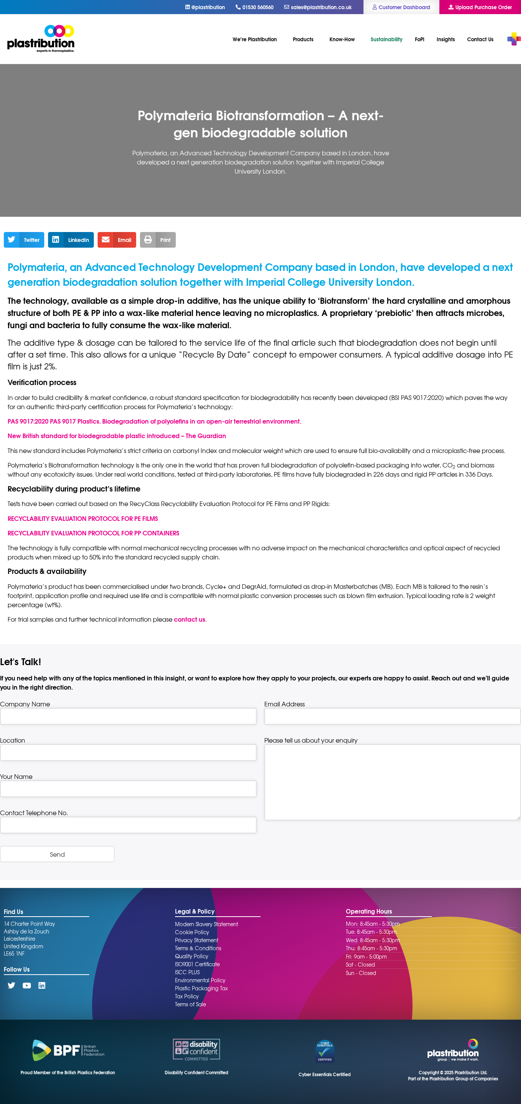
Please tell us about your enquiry (313, 740)
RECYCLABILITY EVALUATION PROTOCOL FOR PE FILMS (83, 518)
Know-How (342, 39)
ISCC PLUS (187, 972)
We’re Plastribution (255, 39)
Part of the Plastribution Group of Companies (453, 1078)
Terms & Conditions (198, 948)
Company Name (27, 704)
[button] (24, 240)
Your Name (18, 776)
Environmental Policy (200, 980)
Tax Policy (187, 996)
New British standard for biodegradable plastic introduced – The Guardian (117, 435)
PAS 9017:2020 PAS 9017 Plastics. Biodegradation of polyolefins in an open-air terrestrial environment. (154, 420)
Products (303, 39)
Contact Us (480, 39)
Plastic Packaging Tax (201, 988)
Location (14, 740)
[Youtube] (26, 985)
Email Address (286, 704)
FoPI (420, 39)
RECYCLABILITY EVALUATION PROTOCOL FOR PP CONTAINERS (93, 532)
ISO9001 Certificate (197, 964)
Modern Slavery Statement (206, 924)
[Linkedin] (42, 985)
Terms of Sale (190, 1004)
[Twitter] (11, 985)
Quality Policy (191, 956)
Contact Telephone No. (34, 812)
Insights (446, 39)
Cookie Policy (192, 932)
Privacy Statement (196, 940)
